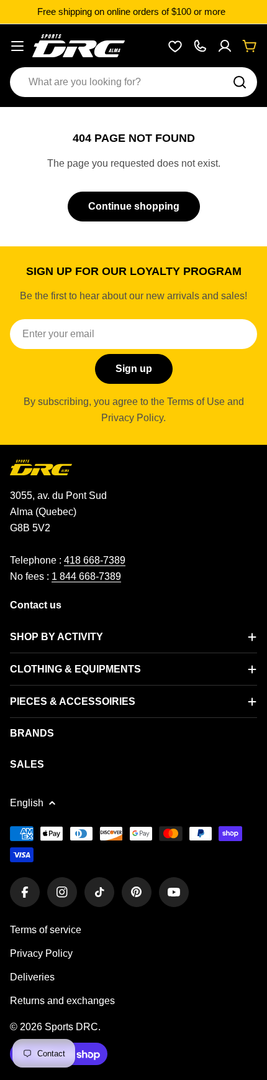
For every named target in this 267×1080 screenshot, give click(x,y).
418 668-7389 (94, 560)
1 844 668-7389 (86, 576)
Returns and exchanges (62, 1000)
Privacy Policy (41, 953)
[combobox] (133, 82)
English (26, 803)
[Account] (224, 46)
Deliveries (32, 977)
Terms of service (45, 929)
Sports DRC (71, 1027)
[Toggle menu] (17, 46)
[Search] (239, 82)
